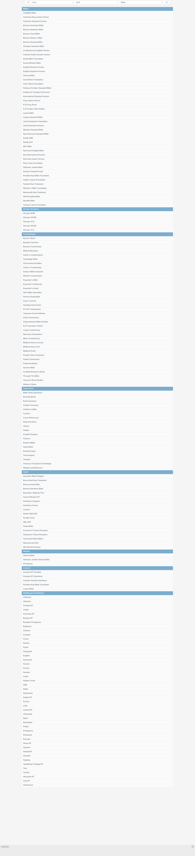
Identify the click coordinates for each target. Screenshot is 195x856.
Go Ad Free (5, 847)
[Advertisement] (97, 822)
